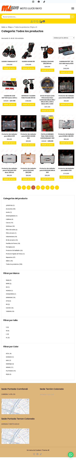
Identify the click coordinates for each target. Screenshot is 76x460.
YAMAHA (8, 311)
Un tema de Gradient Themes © (38, 450)
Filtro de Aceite (10, 229)
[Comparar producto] (37, 21)
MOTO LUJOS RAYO (31, 8)
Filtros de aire (10, 233)
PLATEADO (9, 371)
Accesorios (9, 209)
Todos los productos (12, 264)
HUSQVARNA (10, 294)
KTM (7, 301)
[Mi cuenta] (32, 21)
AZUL (7, 353)
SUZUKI (8, 308)
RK (7, 304)
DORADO (9, 357)
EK (7, 287)
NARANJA (9, 364)
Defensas (9, 226)
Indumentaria (10, 236)
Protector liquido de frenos (14, 254)
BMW (7, 283)
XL (7, 337)
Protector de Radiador (13, 250)
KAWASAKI (9, 297)
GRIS (7, 360)
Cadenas (8, 219)
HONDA (8, 290)
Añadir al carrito (9, 68)
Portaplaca (9, 247)
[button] (70, 454)
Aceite (8, 212)
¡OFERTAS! (9, 205)
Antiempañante (10, 216)
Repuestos (9, 257)
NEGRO (8, 367)
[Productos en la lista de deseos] (34, 21)
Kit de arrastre (10, 240)
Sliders (8, 261)
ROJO (7, 374)
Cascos (8, 223)
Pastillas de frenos (11, 243)
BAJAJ (7, 280)
